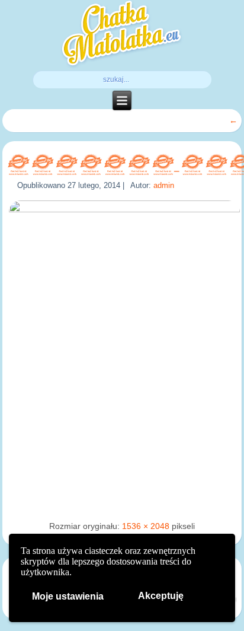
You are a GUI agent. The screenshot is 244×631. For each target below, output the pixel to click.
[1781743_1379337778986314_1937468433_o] (124, 209)
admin (163, 185)
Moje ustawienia (68, 596)
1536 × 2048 (145, 526)
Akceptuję (161, 596)
